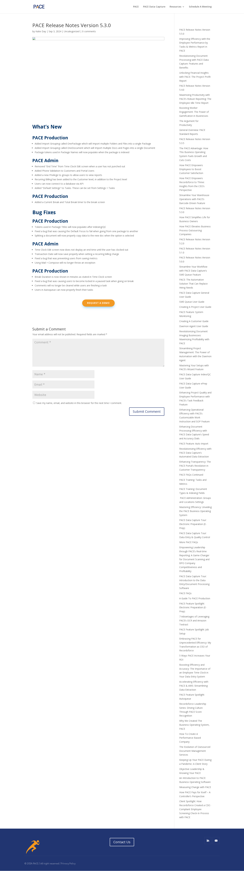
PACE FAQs (185, 593)
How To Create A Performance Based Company (190, 737)
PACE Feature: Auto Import (193, 443)
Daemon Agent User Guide (193, 326)
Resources (175, 6)
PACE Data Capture (154, 6)
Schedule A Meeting (200, 6)
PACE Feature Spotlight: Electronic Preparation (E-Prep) (192, 607)
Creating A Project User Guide (195, 306)
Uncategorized (72, 31)
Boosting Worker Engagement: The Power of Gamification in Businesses (194, 111)
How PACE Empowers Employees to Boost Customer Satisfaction (191, 169)
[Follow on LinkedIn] (207, 840)
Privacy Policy (68, 863)
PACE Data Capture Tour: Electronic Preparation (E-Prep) (192, 524)
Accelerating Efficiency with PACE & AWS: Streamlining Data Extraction (193, 685)
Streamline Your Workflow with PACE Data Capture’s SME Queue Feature (193, 270)
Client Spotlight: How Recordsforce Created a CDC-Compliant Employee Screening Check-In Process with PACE (195, 809)
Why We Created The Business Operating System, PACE (194, 724)
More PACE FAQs (188, 542)
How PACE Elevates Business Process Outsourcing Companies (195, 230)
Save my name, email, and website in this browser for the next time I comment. (79, 403)
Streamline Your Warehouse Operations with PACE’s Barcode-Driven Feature (194, 199)
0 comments (89, 31)
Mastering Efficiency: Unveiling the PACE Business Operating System (195, 511)
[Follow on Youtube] (216, 840)
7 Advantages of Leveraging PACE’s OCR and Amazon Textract (194, 620)
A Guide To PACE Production (194, 598)
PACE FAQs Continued (191, 474)
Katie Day (41, 31)
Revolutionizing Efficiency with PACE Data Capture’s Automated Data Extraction (195, 452)
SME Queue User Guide (191, 301)
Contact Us (121, 842)
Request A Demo (98, 303)
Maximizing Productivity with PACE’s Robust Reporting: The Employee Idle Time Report (195, 98)
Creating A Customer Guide (193, 321)
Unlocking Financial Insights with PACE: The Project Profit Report (195, 76)
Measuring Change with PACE (195, 787)
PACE (136, 6)
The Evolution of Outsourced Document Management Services (194, 750)
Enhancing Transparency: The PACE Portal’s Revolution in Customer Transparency (195, 465)
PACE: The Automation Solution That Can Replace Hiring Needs (193, 283)
